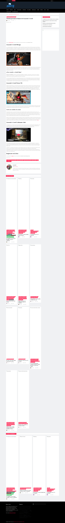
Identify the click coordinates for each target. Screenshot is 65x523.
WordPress (15, 521)
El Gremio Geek (15, 11)
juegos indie (21, 509)
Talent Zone (9, 11)
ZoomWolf (9, 20)
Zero (20, 236)
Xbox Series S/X (29, 516)
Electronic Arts (28, 507)
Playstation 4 (26, 512)
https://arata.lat (16, 166)
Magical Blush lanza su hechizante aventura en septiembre (22, 302)
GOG (27, 508)
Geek (48, 9)
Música (41, 9)
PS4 (26, 513)
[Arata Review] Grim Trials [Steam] (47, 26)
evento (26, 508)
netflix (30, 509)
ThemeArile (22, 521)
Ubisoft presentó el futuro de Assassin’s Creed (13, 14)
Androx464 (21, 304)
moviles (27, 509)
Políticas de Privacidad (12, 512)
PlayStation (19, 9)
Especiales (34, 9)
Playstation (22, 512)
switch (27, 515)
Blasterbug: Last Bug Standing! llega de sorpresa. (49, 23)
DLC (26, 507)
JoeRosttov (9, 498)
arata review (27, 506)
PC (30, 510)
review (27, 513)
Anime (38, 9)
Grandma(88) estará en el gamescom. (47, 24)
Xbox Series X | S (25, 517)
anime (25, 506)
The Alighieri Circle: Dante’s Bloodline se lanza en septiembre (11, 239)
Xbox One (25, 516)
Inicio (8, 9)
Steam (25, 515)
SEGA (20, 515)
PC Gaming (29, 9)
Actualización (20, 506)
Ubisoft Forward (9, 161)
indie (28, 508)
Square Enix (22, 515)
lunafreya (9, 303)
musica (29, 509)
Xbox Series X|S (21, 517)
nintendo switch (24, 510)
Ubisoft (29, 515)
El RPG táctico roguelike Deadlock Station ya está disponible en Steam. (10, 427)
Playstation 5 (21, 513)
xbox (23, 516)
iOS (29, 508)
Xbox (15, 9)
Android (23, 506)
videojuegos (20, 516)
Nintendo (24, 9)
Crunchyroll (23, 507)
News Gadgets (19, 521)
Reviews (11, 9)
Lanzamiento (25, 509)
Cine (45, 9)
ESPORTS (24, 508)
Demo (25, 507)
